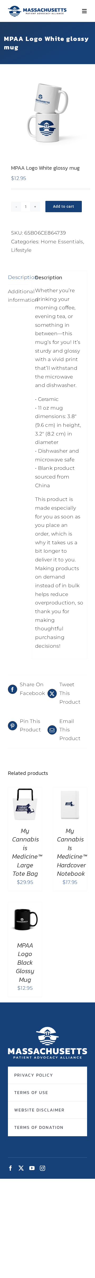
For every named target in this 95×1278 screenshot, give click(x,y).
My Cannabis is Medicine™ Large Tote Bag (27, 852)
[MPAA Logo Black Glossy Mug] (25, 906)
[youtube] (32, 1168)
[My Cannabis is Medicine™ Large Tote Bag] (25, 792)
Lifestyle (21, 250)
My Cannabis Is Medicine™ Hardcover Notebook (72, 852)
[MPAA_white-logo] (47, 1029)
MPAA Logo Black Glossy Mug (25, 962)
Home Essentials (62, 242)
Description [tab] (18, 277)
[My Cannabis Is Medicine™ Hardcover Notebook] (70, 792)
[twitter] (21, 1168)
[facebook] (10, 1168)
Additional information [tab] (18, 295)
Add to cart (63, 206)
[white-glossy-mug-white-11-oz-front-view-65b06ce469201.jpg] (47, 111)
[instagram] (42, 1168)
